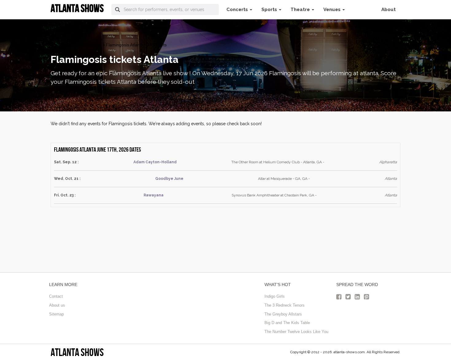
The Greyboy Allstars (283, 314)
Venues (332, 9)
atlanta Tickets (65, 44)
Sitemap (56, 314)
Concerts (237, 9)
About (388, 9)
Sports (269, 9)
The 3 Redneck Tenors (284, 305)
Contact (56, 296)
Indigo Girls (274, 296)
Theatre (301, 9)
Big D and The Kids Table (287, 322)
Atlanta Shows (77, 352)
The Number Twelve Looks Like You (296, 331)
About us (57, 305)
